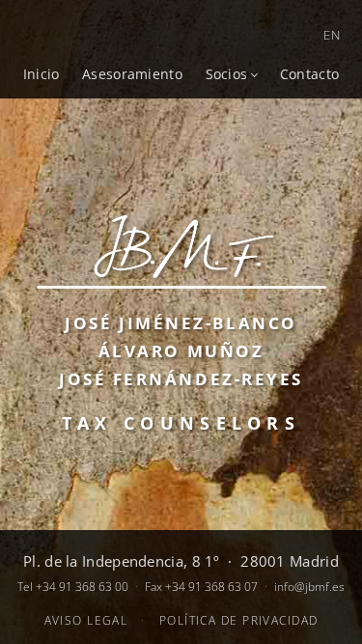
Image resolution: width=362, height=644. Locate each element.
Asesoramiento (132, 74)
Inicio (41, 74)
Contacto (309, 74)
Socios (227, 74)
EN (332, 34)
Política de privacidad (239, 620)
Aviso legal (86, 620)
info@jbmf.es (309, 586)
